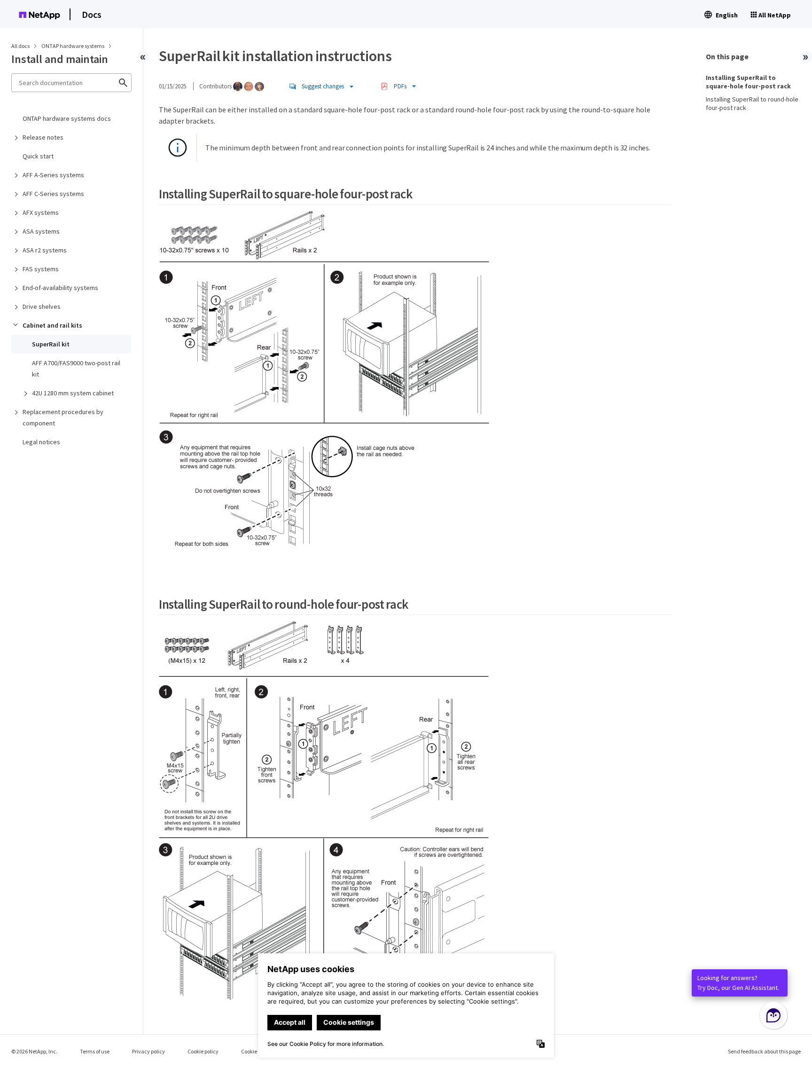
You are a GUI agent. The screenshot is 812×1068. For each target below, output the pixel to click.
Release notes (43, 137)
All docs (20, 45)
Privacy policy (148, 1051)
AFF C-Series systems (53, 193)
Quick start (38, 156)
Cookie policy (203, 1051)
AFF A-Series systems (53, 175)
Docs (92, 14)
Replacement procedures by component (63, 417)
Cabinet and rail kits (52, 325)
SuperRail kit (51, 344)
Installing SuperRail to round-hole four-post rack (752, 103)
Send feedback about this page (764, 1051)
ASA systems (41, 231)
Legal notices (41, 442)
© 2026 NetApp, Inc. (34, 1051)
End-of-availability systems (60, 287)
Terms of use (94, 1051)
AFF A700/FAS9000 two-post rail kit (76, 368)
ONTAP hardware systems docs (67, 118)
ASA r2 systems (45, 250)
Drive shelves (42, 306)
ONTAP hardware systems (73, 45)
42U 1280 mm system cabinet (73, 393)
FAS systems (41, 269)
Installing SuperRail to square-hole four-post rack (748, 81)
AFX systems (41, 212)
